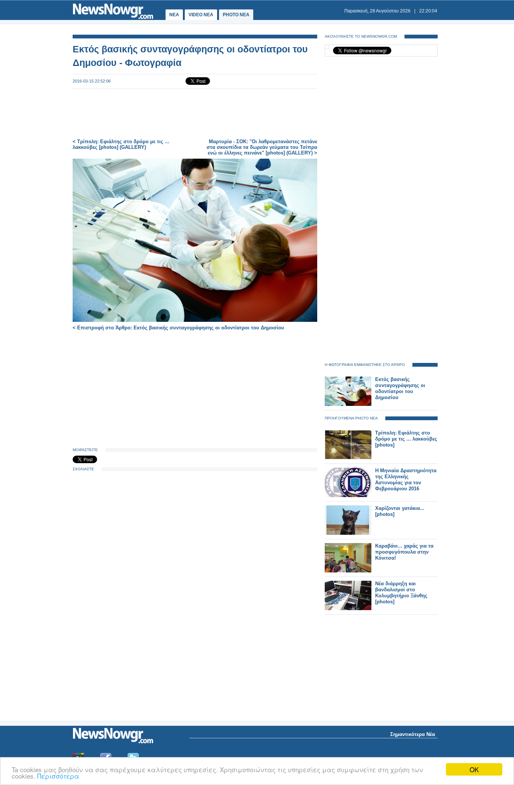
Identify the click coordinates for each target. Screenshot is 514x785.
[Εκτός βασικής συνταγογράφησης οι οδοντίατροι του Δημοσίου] (348, 404)
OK (474, 769)
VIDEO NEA (201, 14)
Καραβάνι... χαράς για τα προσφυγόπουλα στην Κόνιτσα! (404, 552)
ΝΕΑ (174, 14)
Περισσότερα (58, 775)
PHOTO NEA (236, 14)
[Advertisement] (195, 114)
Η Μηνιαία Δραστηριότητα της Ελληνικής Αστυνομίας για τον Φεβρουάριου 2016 (405, 479)
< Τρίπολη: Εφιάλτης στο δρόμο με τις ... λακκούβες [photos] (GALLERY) (121, 144)
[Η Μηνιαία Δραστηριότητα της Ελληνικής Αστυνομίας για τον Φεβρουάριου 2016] (348, 495)
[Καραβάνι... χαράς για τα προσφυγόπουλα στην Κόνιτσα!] (348, 571)
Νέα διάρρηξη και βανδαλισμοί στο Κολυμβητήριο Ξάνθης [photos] (401, 592)
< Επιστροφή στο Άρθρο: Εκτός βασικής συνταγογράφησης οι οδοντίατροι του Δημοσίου (178, 328)
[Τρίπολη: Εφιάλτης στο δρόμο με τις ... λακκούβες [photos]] (348, 458)
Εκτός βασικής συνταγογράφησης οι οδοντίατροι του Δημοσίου (400, 388)
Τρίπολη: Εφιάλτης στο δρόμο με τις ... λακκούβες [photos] (406, 439)
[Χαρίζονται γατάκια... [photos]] (348, 533)
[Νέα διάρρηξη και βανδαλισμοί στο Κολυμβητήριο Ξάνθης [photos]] (348, 608)
